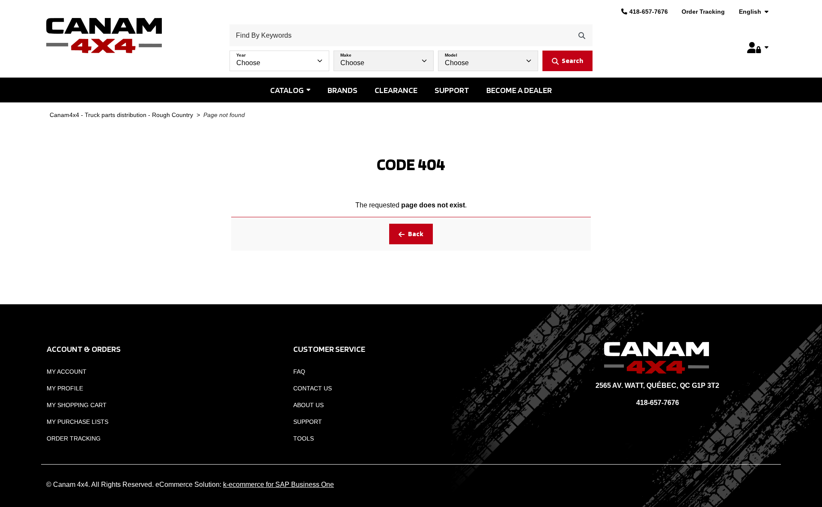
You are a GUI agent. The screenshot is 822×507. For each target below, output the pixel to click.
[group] (411, 58)
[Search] (582, 35)
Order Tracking (703, 11)
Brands (342, 90)
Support (452, 90)
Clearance (396, 90)
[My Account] (758, 47)
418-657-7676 (648, 11)
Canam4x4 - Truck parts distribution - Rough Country (121, 115)
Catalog (287, 90)
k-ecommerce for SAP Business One (278, 484)
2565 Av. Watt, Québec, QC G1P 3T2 (657, 385)
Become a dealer (519, 90)
